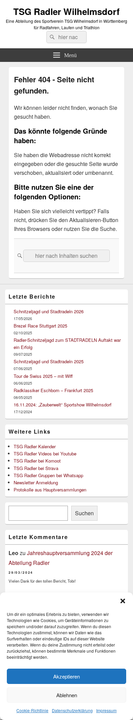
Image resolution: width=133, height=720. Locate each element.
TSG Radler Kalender (35, 446)
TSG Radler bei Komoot (37, 460)
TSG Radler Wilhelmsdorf (66, 11)
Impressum (106, 710)
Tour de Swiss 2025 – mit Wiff (43, 376)
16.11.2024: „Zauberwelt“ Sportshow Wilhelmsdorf (63, 404)
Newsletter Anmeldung (36, 482)
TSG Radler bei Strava (36, 468)
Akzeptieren (66, 676)
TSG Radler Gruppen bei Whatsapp (48, 475)
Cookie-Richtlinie (32, 710)
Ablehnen (66, 695)
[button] (122, 601)
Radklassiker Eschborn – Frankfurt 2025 (53, 390)
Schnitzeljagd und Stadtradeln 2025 (49, 361)
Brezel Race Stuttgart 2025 (40, 325)
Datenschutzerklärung (72, 710)
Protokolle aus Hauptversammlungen (50, 489)
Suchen (84, 513)
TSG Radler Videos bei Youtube (45, 453)
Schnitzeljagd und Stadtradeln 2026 (49, 311)
